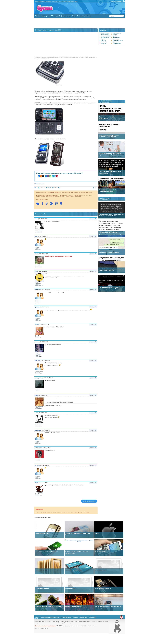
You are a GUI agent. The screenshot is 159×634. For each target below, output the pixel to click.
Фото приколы (105, 33)
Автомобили (116, 39)
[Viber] (48, 176)
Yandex (76, 1)
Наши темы (116, 41)
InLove (36, 218)
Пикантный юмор (105, 36)
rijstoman (37, 307)
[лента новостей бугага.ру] (124, 1)
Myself (36, 395)
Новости (103, 40)
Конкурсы (103, 43)
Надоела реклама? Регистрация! (50, 16)
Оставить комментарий (89, 501)
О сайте (37, 617)
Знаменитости (105, 37)
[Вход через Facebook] (43, 204)
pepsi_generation (39, 378)
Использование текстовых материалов (45, 625)
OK (66, 1)
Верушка (37, 342)
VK (62, 1)
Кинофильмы (116, 37)
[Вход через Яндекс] (62, 204)
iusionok (37, 253)
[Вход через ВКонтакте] (38, 204)
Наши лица (104, 41)
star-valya (37, 465)
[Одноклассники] (41, 176)
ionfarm (37, 236)
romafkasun (38, 430)
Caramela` (37, 324)
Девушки (115, 36)
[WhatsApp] (50, 176)
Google (68, 1)
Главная (37, 16)
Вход (36, 1)
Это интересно (40, 183)
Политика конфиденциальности (50, 617)
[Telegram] (55, 176)
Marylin (49, 187)
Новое (74, 16)
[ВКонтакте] (39, 176)
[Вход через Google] (52, 204)
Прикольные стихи (118, 40)
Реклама (113, 1)
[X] (43, 176)
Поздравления (117, 43)
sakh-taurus (38, 289)
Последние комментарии (84, 16)
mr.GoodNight (38, 447)
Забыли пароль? (41, 1)
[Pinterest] (57, 176)
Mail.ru (72, 1)
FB (64, 1)
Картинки (103, 39)
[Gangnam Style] (116, 633)
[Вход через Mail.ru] (57, 204)
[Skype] (53, 176)
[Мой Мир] (46, 176)
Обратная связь (119, 1)
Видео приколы (117, 33)
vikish (36, 271)
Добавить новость (66, 16)
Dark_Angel (37, 360)
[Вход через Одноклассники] (47, 204)
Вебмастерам (83, 617)
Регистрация (48, 1)
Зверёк (36, 482)
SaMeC (36, 412)
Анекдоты (115, 34)
